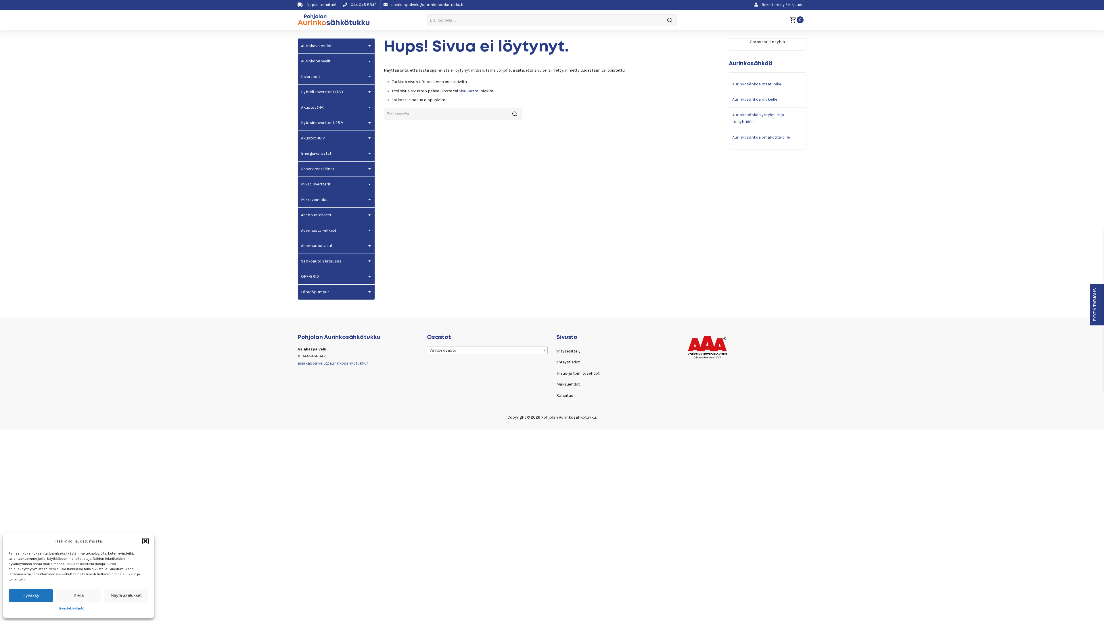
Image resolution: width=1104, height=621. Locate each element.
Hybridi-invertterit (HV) (322, 91)
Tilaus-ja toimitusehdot (578, 373)
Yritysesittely (568, 351)
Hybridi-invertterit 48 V (322, 122)
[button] (145, 541)
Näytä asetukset (126, 595)
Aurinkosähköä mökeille (754, 99)
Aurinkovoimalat (316, 45)
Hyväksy (30, 595)
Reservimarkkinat (317, 168)
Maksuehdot (568, 384)
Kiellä (79, 595)
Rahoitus (564, 395)
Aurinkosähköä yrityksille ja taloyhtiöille (758, 118)
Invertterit (310, 76)
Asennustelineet (316, 214)
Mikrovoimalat (314, 199)
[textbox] (487, 350)
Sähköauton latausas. (321, 261)
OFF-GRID (310, 276)
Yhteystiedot (568, 362)
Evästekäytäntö (71, 608)
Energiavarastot (316, 153)
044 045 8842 (363, 4)
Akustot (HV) (313, 107)
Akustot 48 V (313, 138)
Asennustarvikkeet (318, 230)
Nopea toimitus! (321, 4)
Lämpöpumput (315, 292)
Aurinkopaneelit (316, 61)
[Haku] (669, 20)
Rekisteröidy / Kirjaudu (782, 4)
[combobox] (487, 350)
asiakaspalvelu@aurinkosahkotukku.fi (426, 4)
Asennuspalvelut (317, 245)
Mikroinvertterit (316, 184)
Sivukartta (468, 91)
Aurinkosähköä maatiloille (756, 84)
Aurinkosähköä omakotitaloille (761, 137)
